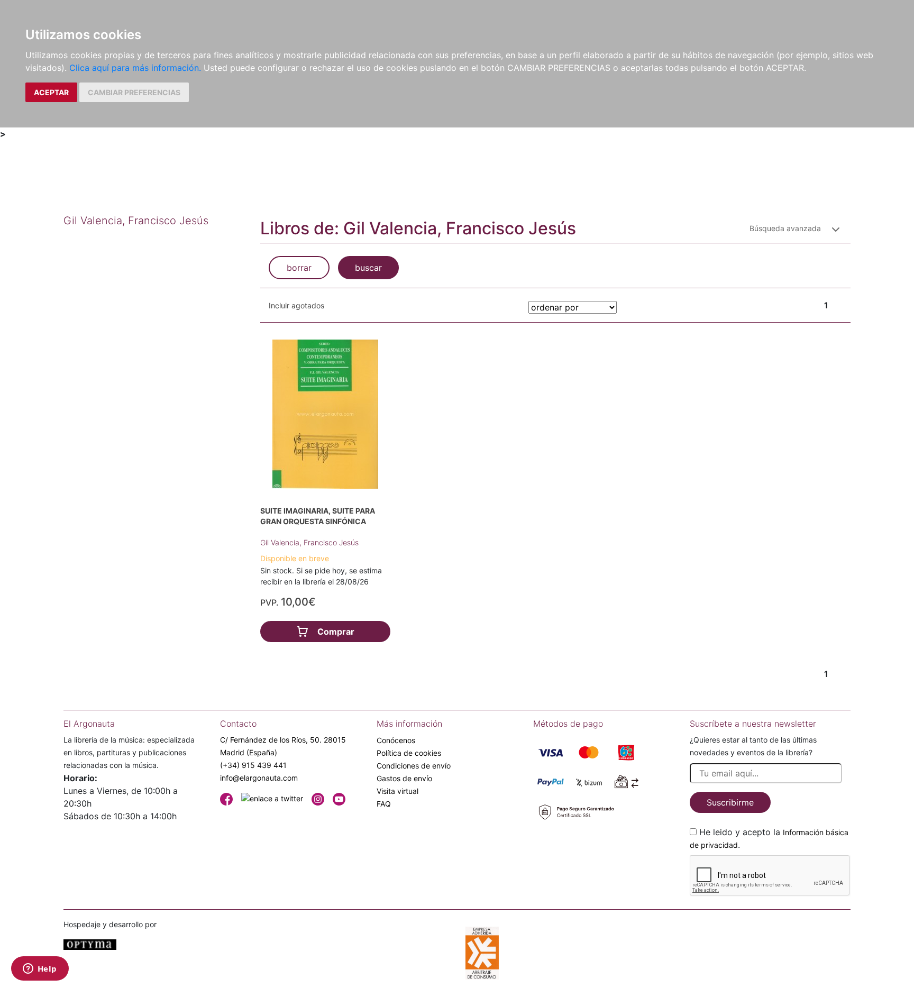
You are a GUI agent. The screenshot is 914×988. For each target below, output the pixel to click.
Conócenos (396, 740)
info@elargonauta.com (259, 777)
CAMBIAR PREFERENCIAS (134, 92)
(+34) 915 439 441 (253, 765)
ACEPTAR (51, 92)
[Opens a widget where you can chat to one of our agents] (40, 969)
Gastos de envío (404, 778)
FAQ (384, 803)
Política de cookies (409, 752)
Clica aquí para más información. (135, 67)
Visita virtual (397, 790)
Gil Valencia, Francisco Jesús (309, 542)
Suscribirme (730, 802)
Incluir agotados (296, 305)
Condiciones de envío (414, 765)
